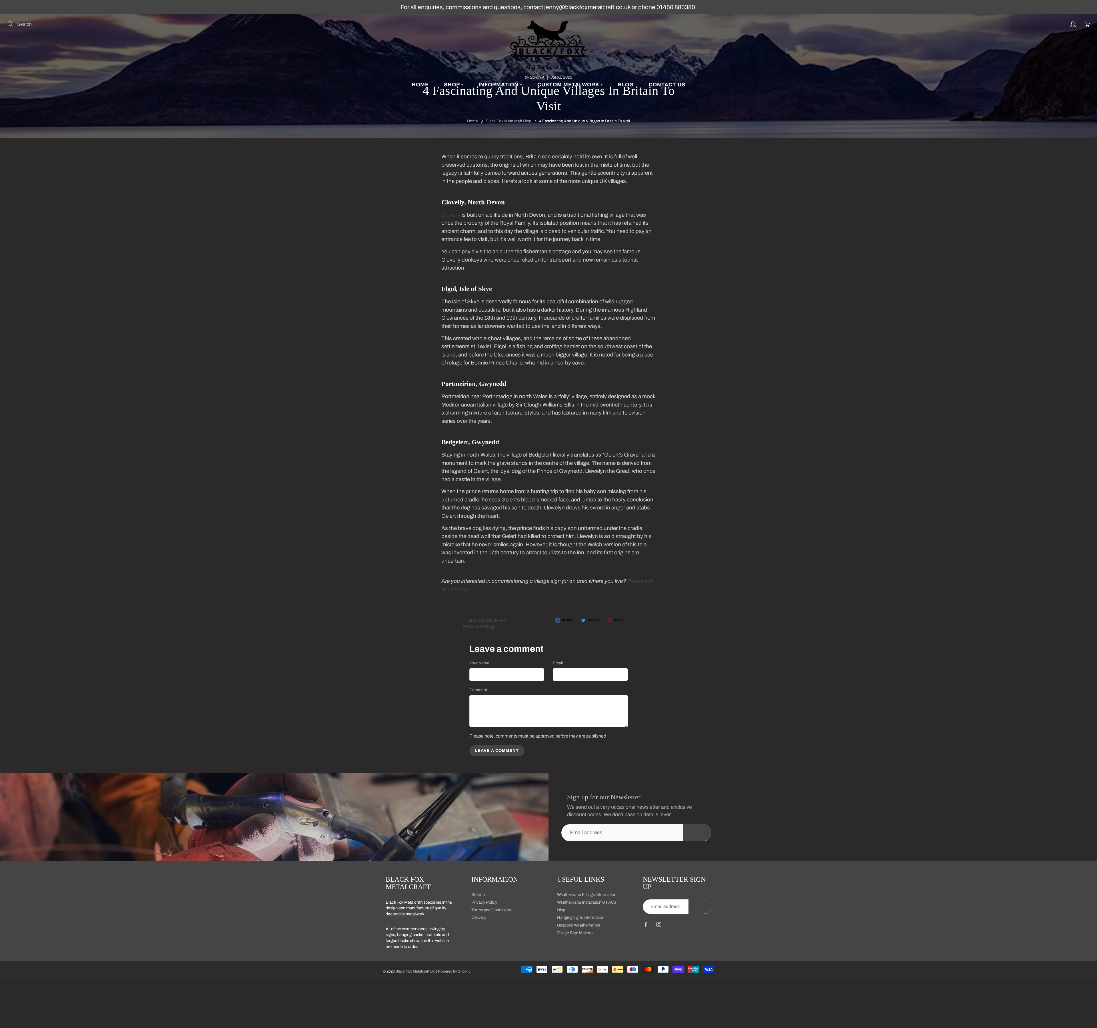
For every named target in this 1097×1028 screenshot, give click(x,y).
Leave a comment (497, 750)
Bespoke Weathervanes (578, 925)
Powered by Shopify (454, 971)
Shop (452, 84)
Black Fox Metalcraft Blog (508, 121)
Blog (626, 84)
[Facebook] (646, 925)
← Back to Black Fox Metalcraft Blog (484, 623)
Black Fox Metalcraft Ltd (415, 971)
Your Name (479, 663)
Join (697, 832)
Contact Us (667, 84)
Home (420, 84)
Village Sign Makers (574, 933)
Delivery (478, 917)
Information (499, 84)
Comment (478, 690)
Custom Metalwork (568, 84)
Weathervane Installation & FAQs (586, 902)
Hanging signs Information (580, 917)
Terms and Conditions (491, 910)
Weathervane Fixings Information (586, 894)
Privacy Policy (484, 902)
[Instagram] (659, 925)
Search (478, 894)
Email (558, 663)
